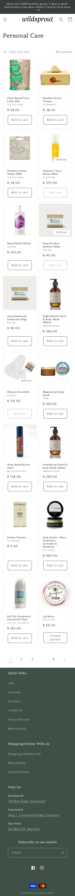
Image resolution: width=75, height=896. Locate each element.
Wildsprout (32, 893)
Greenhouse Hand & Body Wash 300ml (55, 466)
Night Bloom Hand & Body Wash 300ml (54, 319)
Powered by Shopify (46, 893)
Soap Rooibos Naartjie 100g (51, 245)
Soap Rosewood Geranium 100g (17, 317)
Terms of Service (19, 719)
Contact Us (15, 710)
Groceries (14, 692)
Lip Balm (48, 616)
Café (11, 683)
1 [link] (10, 659)
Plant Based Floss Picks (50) (18, 99)
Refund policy (17, 728)
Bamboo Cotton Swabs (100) (17, 172)
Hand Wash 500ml (19, 243)
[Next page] (64, 659)
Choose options (55, 637)
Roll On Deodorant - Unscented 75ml (19, 618)
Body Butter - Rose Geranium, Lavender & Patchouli (54, 542)
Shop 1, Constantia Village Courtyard (33, 815)
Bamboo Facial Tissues (52, 99)
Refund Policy (17, 763)
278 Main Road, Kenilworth (27, 801)
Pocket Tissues (16, 537)
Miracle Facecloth (18, 391)
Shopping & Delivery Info (24, 754)
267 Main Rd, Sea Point (24, 829)
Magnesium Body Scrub (53, 393)
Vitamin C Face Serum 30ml (52, 172)
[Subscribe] (62, 852)
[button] (5, 19)
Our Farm (14, 701)
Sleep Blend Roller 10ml (18, 466)
